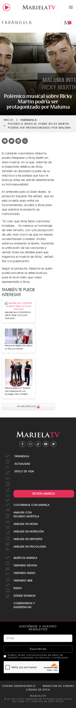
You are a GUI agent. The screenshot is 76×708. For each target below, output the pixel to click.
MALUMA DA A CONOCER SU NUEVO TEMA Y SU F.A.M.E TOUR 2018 (18, 315)
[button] (71, 7)
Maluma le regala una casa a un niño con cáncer (18, 347)
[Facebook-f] (22, 444)
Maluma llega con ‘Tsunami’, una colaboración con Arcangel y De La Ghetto (18, 391)
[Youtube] (46, 444)
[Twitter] (53, 444)
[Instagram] (30, 444)
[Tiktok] (38, 444)
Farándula (28, 119)
